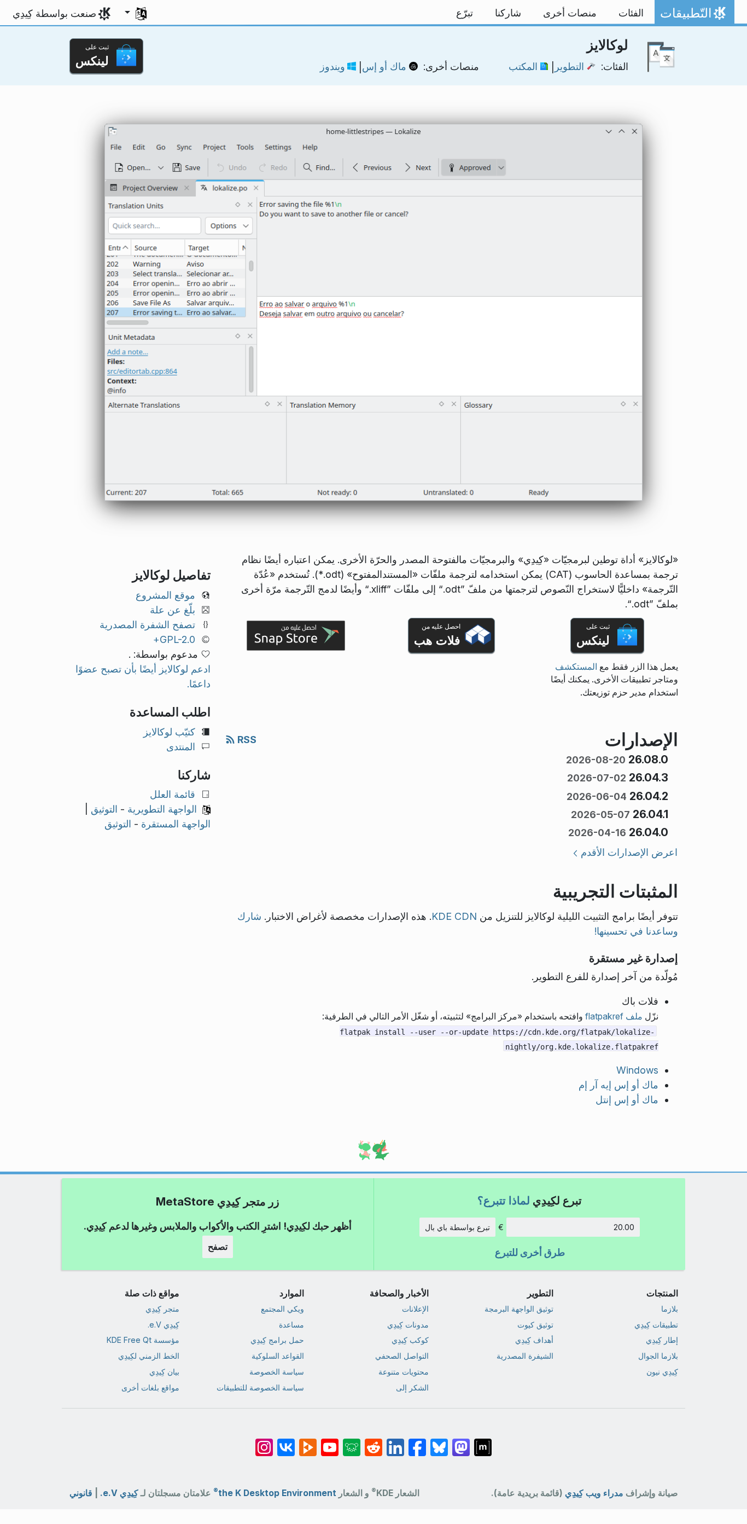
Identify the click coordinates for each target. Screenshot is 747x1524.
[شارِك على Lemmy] (351, 1442)
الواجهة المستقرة (176, 824)
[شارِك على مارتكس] (483, 1442)
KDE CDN (454, 916)
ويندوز (332, 66)
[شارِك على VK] (286, 1442)
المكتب (523, 66)
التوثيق (104, 809)
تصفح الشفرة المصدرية (147, 624)
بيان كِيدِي (164, 1371)
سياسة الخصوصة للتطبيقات (260, 1387)
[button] (135, 13)
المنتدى (180, 746)
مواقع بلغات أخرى (150, 1387)
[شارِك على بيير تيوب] (308, 1442)
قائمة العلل (172, 794)
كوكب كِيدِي (410, 1340)
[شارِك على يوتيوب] (330, 1442)
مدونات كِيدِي (408, 1324)
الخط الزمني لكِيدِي (148, 1355)
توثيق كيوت (535, 1324)
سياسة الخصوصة (276, 1371)
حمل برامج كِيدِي (277, 1340)
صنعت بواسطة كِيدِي (54, 13)
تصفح (217, 1246)
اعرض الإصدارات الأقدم (629, 852)
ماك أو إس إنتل (627, 1099)
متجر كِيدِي (162, 1308)
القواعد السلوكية (278, 1355)
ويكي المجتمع (282, 1308)
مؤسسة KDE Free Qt (143, 1340)
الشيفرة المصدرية (525, 1355)
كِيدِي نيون (662, 1371)
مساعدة (291, 1324)
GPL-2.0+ (174, 639)
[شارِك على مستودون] (461, 1442)
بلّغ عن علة (172, 610)
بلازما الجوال (658, 1355)
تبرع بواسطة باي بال (457, 1227)
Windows (637, 1070)
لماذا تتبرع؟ (503, 1200)
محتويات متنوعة (403, 1371)
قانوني (80, 1493)
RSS (245, 739)
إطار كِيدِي (662, 1340)
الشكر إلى (412, 1387)
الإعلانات (415, 1308)
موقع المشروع (165, 595)
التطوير (569, 66)
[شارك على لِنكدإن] (395, 1442)
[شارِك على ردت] (373, 1442)
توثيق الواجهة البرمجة (519, 1308)
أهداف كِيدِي (534, 1340)
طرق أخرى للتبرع (530, 1252)
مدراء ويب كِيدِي (594, 1493)
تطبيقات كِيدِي (656, 1324)
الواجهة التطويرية (162, 809)
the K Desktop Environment (274, 1493)
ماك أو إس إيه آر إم (618, 1085)
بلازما (669, 1308)
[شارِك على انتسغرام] (264, 1442)
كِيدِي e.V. (163, 1324)
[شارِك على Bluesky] (439, 1442)
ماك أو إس (384, 66)
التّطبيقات (692, 15)
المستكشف (576, 667)
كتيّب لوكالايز (169, 732)
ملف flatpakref (614, 1016)
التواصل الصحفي (402, 1355)
